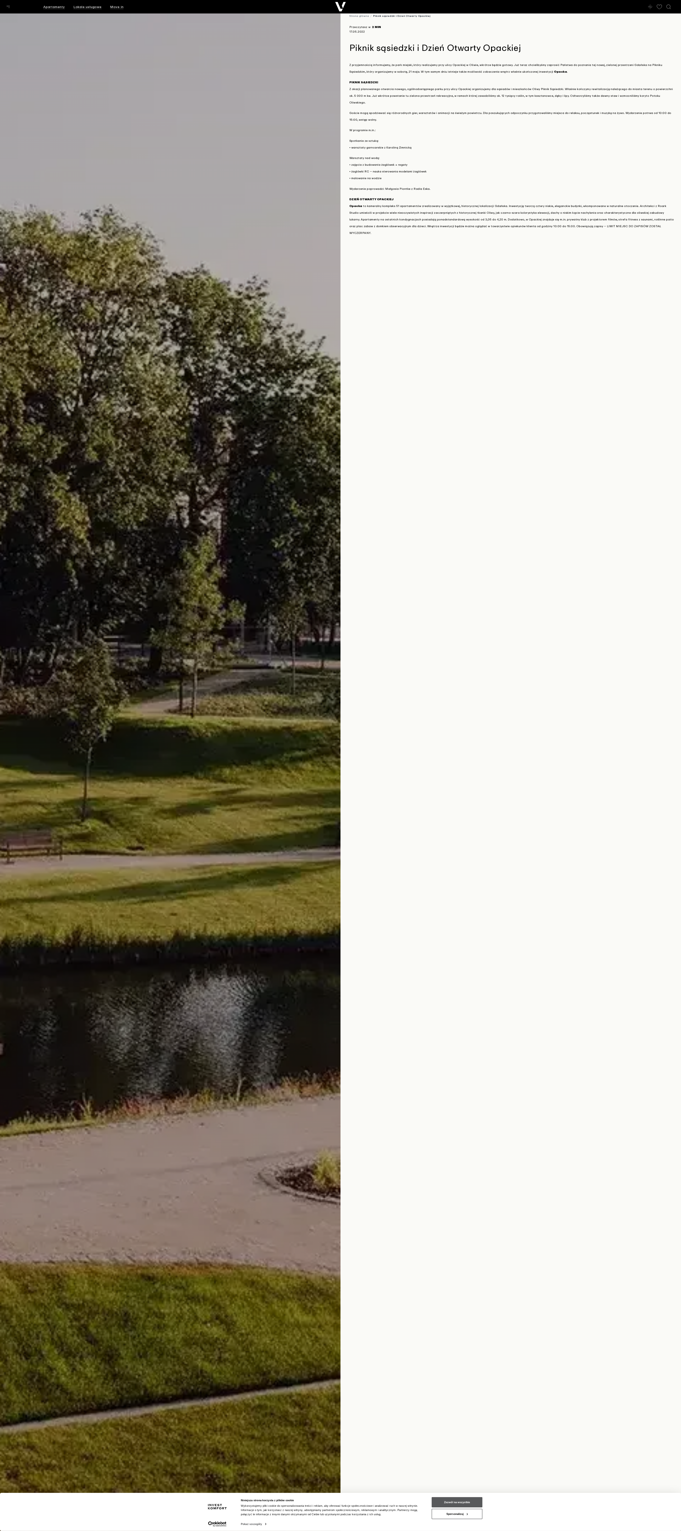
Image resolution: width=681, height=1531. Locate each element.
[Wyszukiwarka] (668, 7)
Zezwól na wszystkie (457, 1502)
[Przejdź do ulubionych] (659, 7)
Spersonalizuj (455, 1513)
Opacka (560, 71)
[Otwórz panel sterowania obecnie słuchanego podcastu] (650, 7)
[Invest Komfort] (340, 6)
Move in (117, 6)
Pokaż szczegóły (251, 1524)
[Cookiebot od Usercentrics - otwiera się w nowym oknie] (217, 1524)
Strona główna (359, 15)
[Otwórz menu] (8, 7)
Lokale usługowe (87, 6)
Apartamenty (54, 6)
